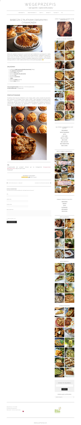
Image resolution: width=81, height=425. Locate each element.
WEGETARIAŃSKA (64, 132)
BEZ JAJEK (64, 140)
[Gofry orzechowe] (59, 253)
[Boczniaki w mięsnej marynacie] (69, 322)
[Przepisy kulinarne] (58, 410)
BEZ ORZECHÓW (64, 143)
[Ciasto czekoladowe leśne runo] (59, 372)
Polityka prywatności (12, 408)
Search (64, 389)
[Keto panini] (69, 298)
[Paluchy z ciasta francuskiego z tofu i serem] (69, 85)
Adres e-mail (9, 199)
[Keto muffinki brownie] (69, 105)
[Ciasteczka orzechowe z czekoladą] (59, 233)
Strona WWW (9, 204)
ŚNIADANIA (64, 201)
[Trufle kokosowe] (59, 243)
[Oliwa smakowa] (69, 342)
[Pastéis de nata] (59, 352)
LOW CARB (64, 136)
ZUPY (64, 205)
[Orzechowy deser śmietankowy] (69, 223)
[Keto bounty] (69, 243)
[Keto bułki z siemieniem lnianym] (69, 65)
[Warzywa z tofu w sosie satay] (69, 332)
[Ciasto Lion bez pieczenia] (69, 75)
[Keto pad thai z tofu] (69, 267)
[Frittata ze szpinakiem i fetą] (59, 277)
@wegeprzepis (11, 168)
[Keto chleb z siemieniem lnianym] (69, 45)
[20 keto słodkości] (64, 162)
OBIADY (64, 203)
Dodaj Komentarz (10, 209)
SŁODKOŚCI (64, 207)
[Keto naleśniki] (59, 45)
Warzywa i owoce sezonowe (14, 409)
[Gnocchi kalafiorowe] (69, 277)
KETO (64, 134)
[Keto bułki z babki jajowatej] (59, 95)
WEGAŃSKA (64, 130)
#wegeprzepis (47, 167)
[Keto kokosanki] (69, 115)
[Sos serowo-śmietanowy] (59, 287)
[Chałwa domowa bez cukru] (69, 233)
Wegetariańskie (32, 12)
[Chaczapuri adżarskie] (69, 312)
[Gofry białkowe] (59, 75)
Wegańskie (21, 12)
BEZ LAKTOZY (64, 141)
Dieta (41, 12)
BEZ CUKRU (64, 145)
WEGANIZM (64, 209)
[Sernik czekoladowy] (69, 253)
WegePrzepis (40, 4)
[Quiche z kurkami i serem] (59, 312)
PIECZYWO (64, 211)
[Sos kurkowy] (59, 298)
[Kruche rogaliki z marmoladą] (59, 322)
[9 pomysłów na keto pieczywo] (64, 183)
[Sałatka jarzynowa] (59, 105)
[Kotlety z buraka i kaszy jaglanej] (69, 95)
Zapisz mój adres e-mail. (12, 218)
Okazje (48, 12)
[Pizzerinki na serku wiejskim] (69, 55)
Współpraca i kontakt (12, 406)
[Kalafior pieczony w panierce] (59, 332)
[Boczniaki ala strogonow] (59, 115)
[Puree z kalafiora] (69, 287)
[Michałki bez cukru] (59, 65)
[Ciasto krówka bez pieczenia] (59, 85)
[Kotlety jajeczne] (59, 362)
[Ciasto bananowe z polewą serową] (69, 372)
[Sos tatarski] (59, 55)
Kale (35, 422)
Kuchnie (56, 12)
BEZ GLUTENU (64, 138)
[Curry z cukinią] (59, 342)
